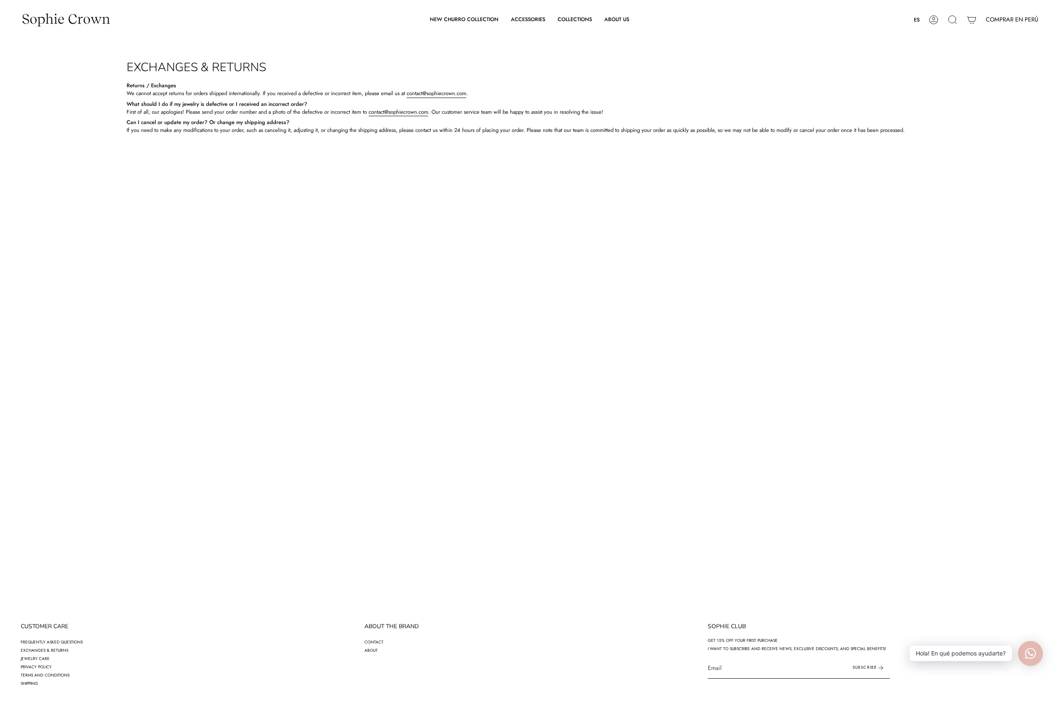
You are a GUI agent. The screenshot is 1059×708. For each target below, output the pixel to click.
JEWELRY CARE (35, 658)
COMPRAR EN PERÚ (1012, 19)
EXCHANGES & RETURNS (44, 650)
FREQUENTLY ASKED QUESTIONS (52, 642)
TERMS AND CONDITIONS (45, 675)
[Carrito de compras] (971, 19)
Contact (373, 642)
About (371, 650)
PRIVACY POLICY (36, 667)
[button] (528, 19)
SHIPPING (29, 683)
